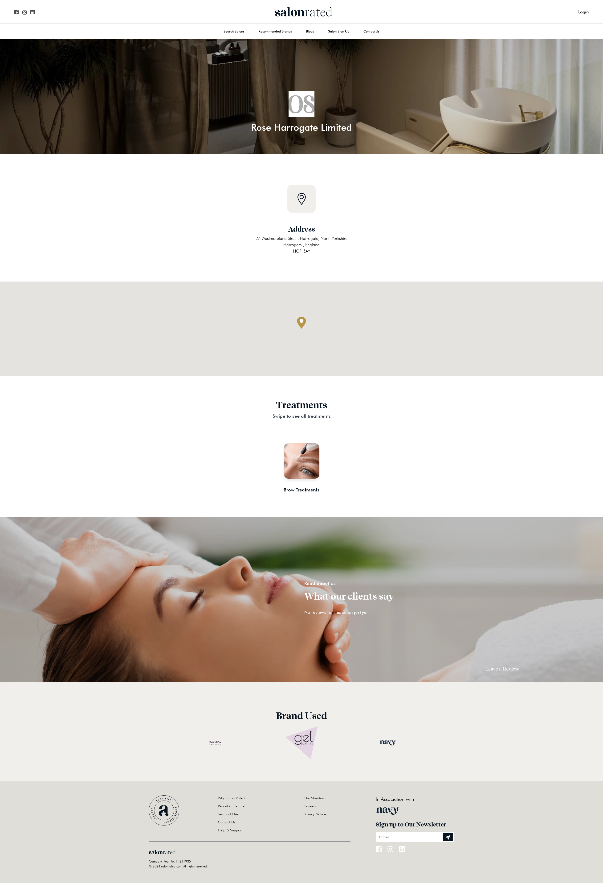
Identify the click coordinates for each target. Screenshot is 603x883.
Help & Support (230, 830)
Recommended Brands (275, 31)
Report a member (232, 806)
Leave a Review (502, 669)
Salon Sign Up (338, 31)
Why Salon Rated (231, 798)
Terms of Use (228, 814)
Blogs (310, 31)
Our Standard (315, 798)
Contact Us (371, 31)
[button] (301, 323)
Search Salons (234, 31)
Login (583, 11)
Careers (310, 806)
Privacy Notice (315, 814)
